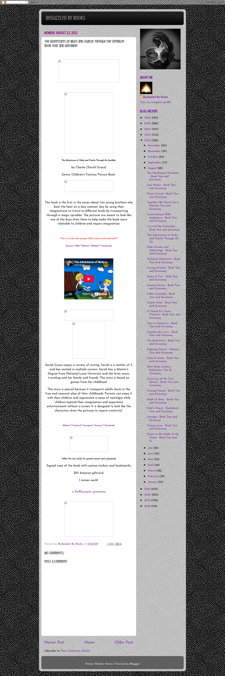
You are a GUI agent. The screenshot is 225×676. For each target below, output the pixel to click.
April (151, 465)
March (152, 470)
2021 (147, 489)
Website (85, 246)
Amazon (69, 246)
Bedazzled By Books (65, 18)
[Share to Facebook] (117, 544)
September (155, 162)
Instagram (88, 425)
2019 (147, 500)
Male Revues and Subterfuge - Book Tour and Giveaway (162, 250)
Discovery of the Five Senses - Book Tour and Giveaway (162, 382)
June (151, 453)
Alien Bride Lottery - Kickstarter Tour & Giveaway (159, 370)
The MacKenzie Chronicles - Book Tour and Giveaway (163, 176)
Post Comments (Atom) (75, 651)
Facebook (76, 425)
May (151, 459)
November (154, 151)
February (153, 476)
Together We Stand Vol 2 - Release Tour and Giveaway (163, 206)
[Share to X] (114, 544)
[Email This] (108, 544)
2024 (148, 129)
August (152, 168)
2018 (147, 506)
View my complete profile (155, 102)
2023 (148, 135)
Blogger (134, 664)
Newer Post (54, 642)
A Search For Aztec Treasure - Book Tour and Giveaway (163, 314)
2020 (148, 495)
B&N (77, 246)
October (153, 157)
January (153, 482)
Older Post (124, 642)
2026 (148, 118)
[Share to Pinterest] (120, 544)
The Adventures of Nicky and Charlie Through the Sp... (163, 238)
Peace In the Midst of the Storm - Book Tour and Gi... (163, 437)
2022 (148, 140)
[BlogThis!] (111, 544)
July (150, 448)
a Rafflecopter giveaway (89, 491)
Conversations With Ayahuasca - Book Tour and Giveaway (162, 218)
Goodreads (106, 246)
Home (89, 642)
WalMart (95, 246)
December (154, 145)
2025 (148, 123)
